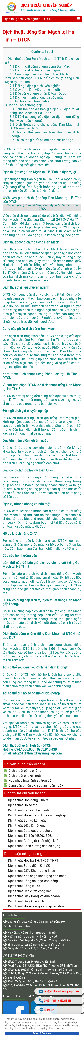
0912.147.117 (50, 1000)
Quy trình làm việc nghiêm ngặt (35, 90)
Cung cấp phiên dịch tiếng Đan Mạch (39, 74)
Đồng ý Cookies (42, 1033)
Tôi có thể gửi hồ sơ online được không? (41, 140)
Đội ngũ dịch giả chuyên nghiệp (35, 86)
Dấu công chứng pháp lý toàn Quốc (38, 93)
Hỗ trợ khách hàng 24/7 (29, 101)
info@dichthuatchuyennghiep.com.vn (62, 991)
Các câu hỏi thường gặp (23, 105)
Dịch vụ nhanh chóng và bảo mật (36, 97)
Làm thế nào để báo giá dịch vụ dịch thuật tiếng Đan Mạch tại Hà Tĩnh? (44, 111)
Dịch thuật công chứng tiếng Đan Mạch (41, 66)
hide (49, 52)
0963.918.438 (64, 1000)
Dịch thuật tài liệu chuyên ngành (36, 70)
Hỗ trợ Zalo (49, 1010)
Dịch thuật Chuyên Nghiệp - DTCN (27, 745)
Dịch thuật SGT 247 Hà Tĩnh (60, 220)
